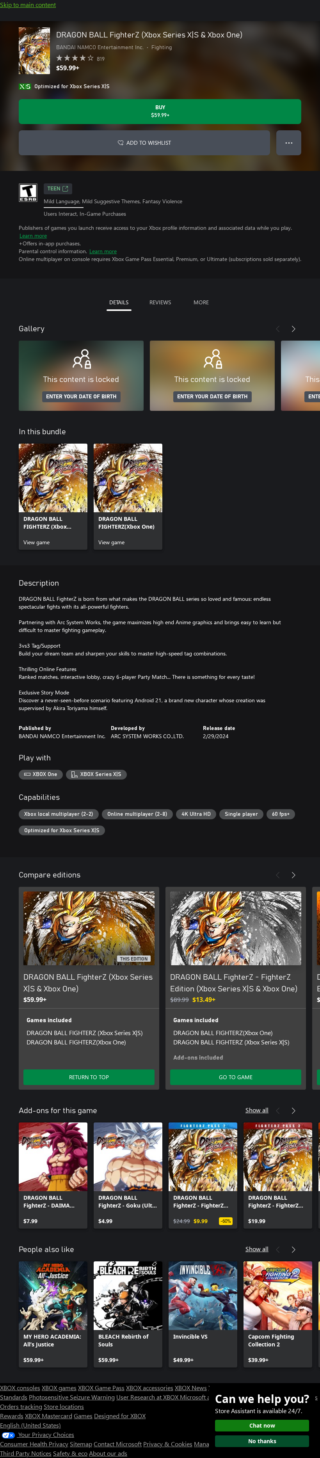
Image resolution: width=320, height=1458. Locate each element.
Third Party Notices (26, 1453)
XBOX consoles (20, 1387)
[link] (53, 497)
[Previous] (278, 328)
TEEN (54, 189)
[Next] (293, 328)
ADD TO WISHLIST (148, 142)
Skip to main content (28, 4)
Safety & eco (70, 1453)
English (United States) (30, 1425)
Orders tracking (21, 1406)
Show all (256, 1110)
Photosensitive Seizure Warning (72, 1397)
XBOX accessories (149, 1387)
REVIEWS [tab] (160, 302)
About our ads (108, 1453)
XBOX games (59, 1387)
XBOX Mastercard (48, 1416)
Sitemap (81, 1444)
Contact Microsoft (118, 1444)
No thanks (262, 1441)
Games (83, 1416)
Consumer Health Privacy (34, 1444)
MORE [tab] (201, 302)
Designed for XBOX (120, 1416)
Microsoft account (204, 1397)
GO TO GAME (235, 1077)
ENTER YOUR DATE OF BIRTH (81, 397)
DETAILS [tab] (118, 302)
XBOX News (191, 1387)
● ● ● (289, 142)
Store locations (64, 1406)
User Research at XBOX (148, 1397)
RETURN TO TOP (89, 1077)
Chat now (262, 1425)
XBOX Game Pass (101, 1387)
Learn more (33, 235)
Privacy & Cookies (167, 1444)
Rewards (11, 1416)
